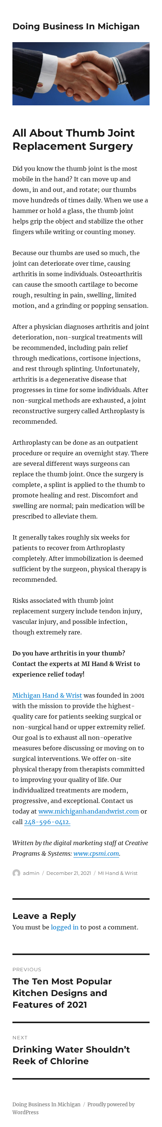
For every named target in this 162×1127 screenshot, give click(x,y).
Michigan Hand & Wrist (47, 695)
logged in (65, 927)
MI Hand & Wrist (118, 873)
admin (31, 873)
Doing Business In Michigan (76, 26)
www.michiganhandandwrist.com (88, 811)
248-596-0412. (47, 822)
